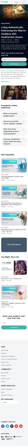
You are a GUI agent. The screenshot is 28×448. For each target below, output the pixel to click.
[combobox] (10, 402)
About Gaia (4, 350)
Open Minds (5, 23)
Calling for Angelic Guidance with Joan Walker (13, 304)
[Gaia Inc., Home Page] (5, 2)
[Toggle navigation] (1, 2)
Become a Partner (6, 395)
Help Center (4, 372)
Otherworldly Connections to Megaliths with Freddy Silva (11, 203)
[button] (14, 114)
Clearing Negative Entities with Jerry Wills (12, 177)
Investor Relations (6, 389)
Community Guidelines (8, 356)
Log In (23, 2)
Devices (3, 353)
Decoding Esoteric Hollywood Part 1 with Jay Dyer (13, 230)
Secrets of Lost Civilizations (11, 278)
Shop (2, 392)
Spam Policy (5, 362)
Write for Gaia (5, 378)
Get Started (14, 64)
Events (3, 381)
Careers (3, 375)
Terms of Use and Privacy (9, 359)
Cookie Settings (6, 365)
